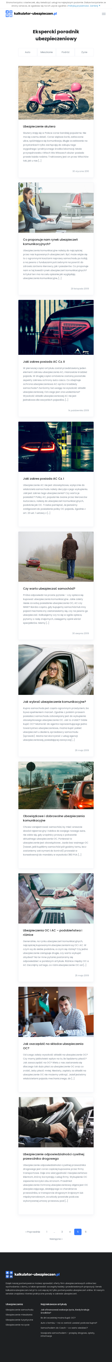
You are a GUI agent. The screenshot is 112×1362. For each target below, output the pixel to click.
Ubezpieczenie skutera (39, 126)
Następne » (56, 1239)
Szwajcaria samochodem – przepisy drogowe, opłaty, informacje (68, 1334)
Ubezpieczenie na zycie (17, 1324)
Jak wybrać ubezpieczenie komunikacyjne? (54, 702)
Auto (27, 52)
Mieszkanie (46, 52)
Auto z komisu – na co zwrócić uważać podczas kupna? (69, 1322)
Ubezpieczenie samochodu (19, 1309)
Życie (84, 52)
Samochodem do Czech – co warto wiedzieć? (64, 1327)
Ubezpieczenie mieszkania (19, 1314)
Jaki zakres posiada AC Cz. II (44, 362)
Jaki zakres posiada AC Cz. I (43, 479)
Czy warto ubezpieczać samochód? (49, 589)
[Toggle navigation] (103, 13)
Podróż (65, 52)
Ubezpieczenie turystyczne (19, 1319)
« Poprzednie (33, 1232)
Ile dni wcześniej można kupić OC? (58, 1317)
